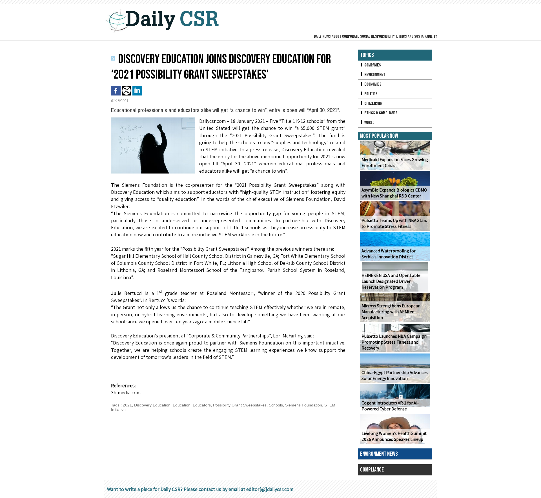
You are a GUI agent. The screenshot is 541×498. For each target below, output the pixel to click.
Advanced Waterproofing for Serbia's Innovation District (389, 254)
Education (181, 405)
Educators (202, 405)
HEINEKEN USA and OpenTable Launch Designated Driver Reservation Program (391, 281)
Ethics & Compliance (380, 113)
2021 (127, 405)
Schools (276, 405)
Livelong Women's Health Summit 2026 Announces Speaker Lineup (394, 436)
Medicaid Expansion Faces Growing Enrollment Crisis (395, 162)
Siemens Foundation (303, 405)
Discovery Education (152, 405)
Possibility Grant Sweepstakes (240, 405)
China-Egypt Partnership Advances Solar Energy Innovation (395, 375)
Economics (372, 84)
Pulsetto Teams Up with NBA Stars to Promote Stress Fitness (394, 223)
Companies (372, 65)
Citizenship (373, 103)
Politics (370, 94)
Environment (374, 74)
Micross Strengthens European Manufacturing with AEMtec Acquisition (391, 312)
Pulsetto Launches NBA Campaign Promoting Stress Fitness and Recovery (394, 342)
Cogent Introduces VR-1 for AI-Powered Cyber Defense (390, 406)
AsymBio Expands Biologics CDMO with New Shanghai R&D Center (394, 193)
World (368, 122)
